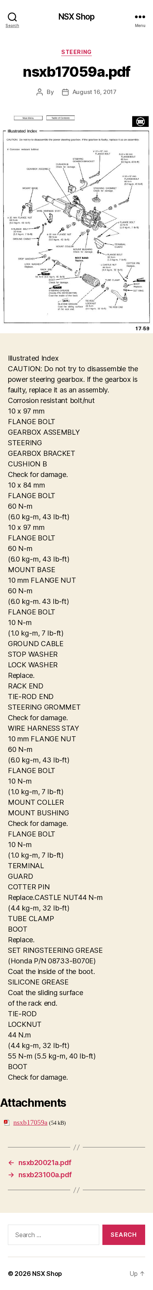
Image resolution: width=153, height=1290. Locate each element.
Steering (76, 52)
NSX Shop (76, 17)
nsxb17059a (30, 1122)
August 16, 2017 (95, 92)
